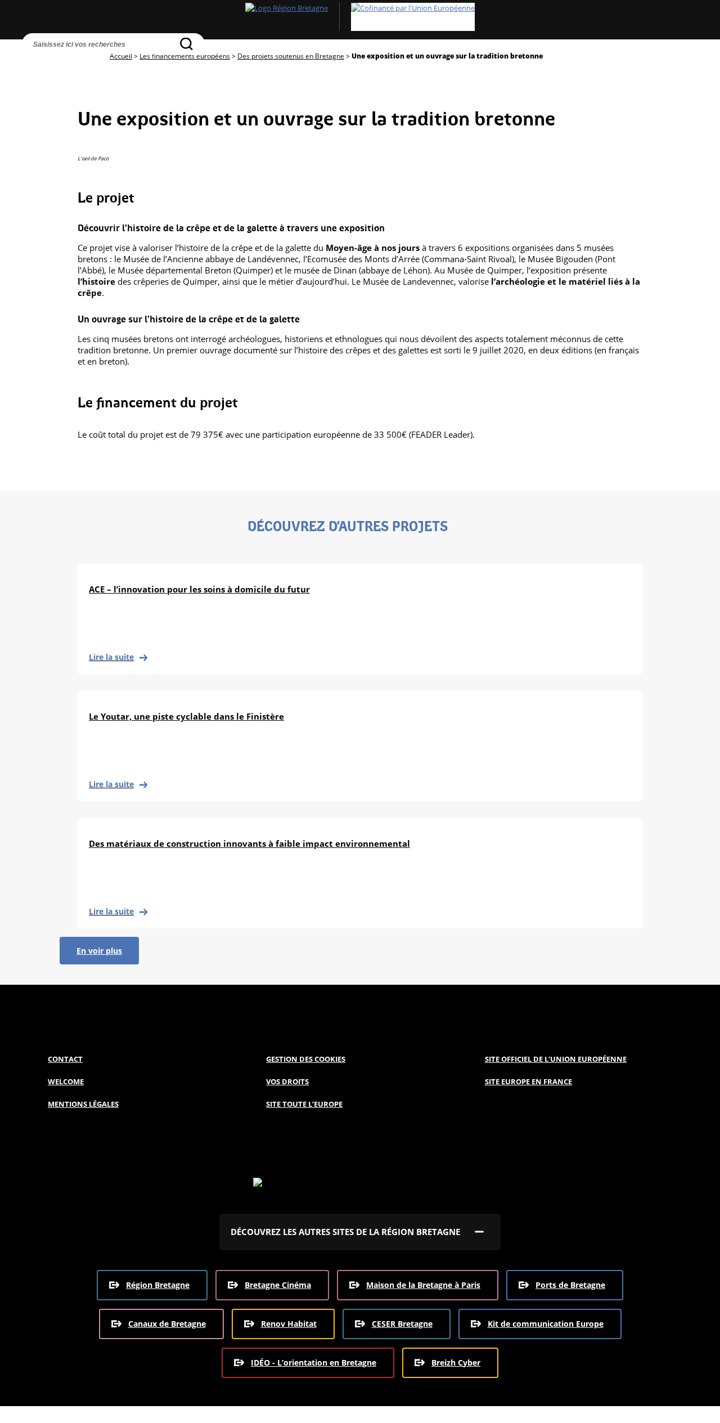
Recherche (33, 64)
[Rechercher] (186, 44)
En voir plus (99, 950)
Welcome (66, 1081)
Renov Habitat (289, 1323)
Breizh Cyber (455, 1362)
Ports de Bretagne (570, 1285)
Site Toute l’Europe (304, 1104)
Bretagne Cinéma (278, 1285)
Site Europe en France (528, 1081)
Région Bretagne (158, 1285)
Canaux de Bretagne (167, 1323)
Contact (65, 1059)
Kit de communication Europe (546, 1323)
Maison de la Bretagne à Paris (423, 1285)
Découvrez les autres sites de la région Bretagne (345, 1231)
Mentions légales (83, 1104)
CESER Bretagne (402, 1323)
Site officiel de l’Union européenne (556, 1059)
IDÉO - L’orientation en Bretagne (313, 1362)
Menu (56, 64)
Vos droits (287, 1081)
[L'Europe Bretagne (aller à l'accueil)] (360, 17)
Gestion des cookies (305, 1059)
